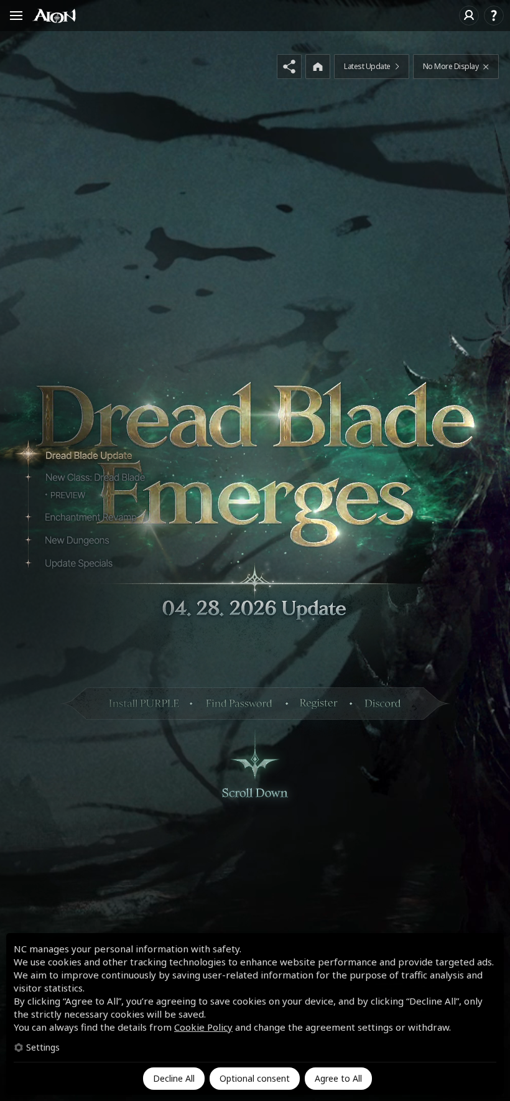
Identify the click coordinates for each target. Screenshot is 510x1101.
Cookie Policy (203, 1027)
